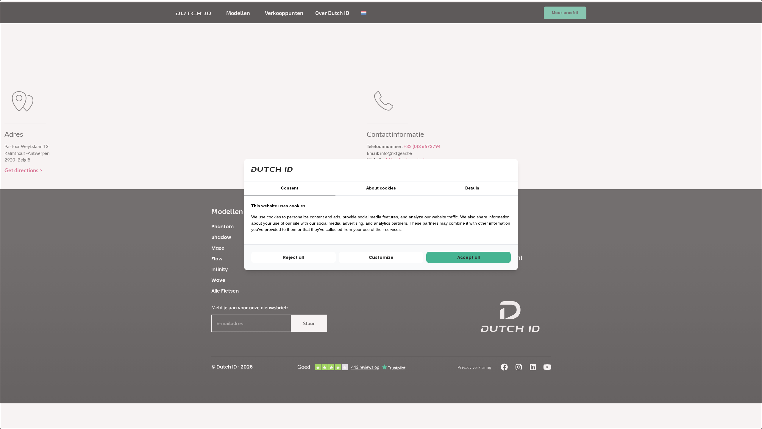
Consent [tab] (289, 188)
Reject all (293, 257)
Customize (381, 257)
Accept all (468, 257)
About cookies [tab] (381, 188)
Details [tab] (472, 188)
